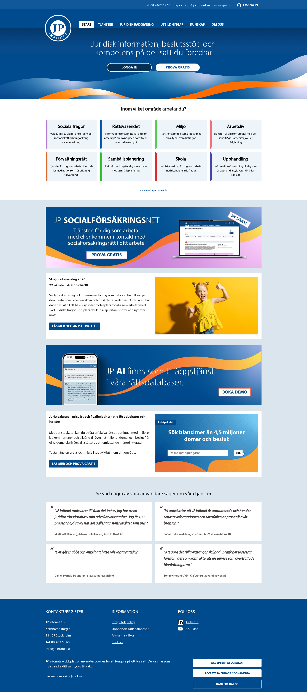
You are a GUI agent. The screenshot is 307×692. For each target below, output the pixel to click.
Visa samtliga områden (153, 190)
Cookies (117, 642)
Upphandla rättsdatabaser (130, 629)
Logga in (129, 67)
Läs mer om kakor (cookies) (65, 676)
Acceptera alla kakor (227, 662)
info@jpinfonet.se (58, 649)
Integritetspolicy (123, 622)
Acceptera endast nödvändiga (227, 673)
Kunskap (197, 25)
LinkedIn (192, 622)
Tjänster (105, 25)
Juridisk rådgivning (137, 25)
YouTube (192, 629)
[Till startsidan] (58, 28)
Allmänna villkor (123, 635)
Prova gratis (178, 67)
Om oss (218, 25)
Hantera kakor (227, 684)
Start (86, 25)
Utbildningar (171, 25)
